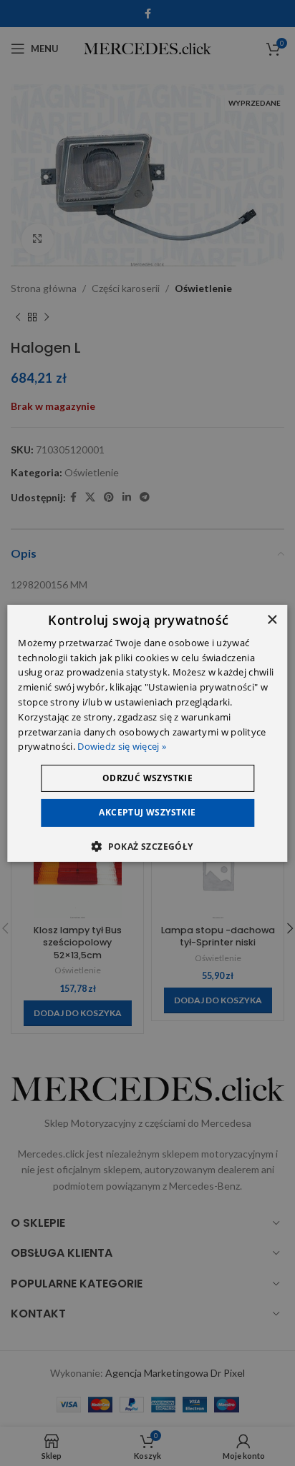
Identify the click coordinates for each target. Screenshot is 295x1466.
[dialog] (147, 732)
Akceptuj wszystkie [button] (147, 812)
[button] (147, 846)
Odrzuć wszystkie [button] (147, 778)
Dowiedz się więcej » (121, 746)
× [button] (271, 619)
